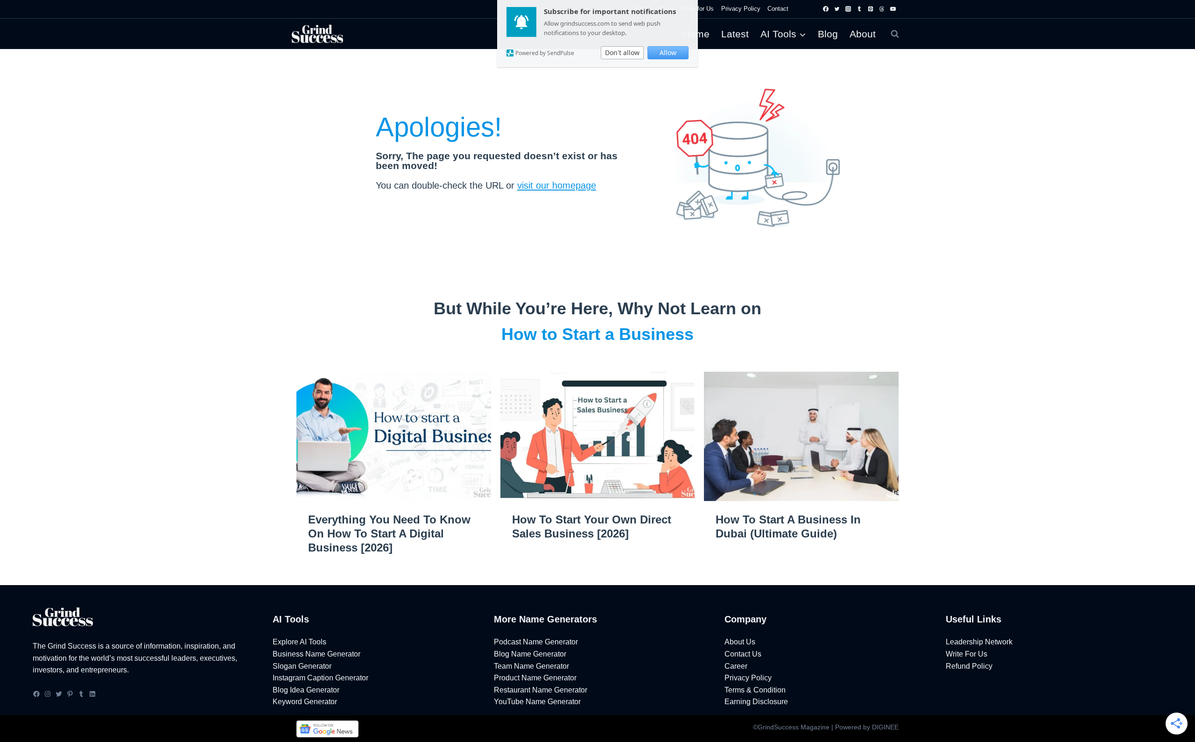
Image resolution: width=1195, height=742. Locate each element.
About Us (739, 642)
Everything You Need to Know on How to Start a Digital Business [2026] (389, 533)
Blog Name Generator (530, 654)
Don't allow (622, 52)
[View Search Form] (894, 34)
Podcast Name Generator (536, 642)
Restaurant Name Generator (540, 690)
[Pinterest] (870, 8)
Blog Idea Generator (306, 690)
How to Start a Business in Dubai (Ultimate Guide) (788, 526)
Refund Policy (969, 666)
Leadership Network (979, 642)
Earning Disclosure (756, 702)
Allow (668, 52)
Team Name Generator (531, 666)
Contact (777, 8)
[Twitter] (837, 8)
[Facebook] (825, 8)
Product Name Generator (535, 678)
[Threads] (881, 8)
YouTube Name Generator (537, 702)
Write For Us (966, 654)
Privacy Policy (740, 8)
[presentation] (393, 437)
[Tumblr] (859, 8)
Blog (828, 33)
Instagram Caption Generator (320, 678)
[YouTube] (893, 8)
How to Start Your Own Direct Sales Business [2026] (591, 526)
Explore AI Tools (299, 642)
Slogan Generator (302, 666)
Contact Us (742, 654)
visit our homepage (556, 185)
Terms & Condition (755, 690)
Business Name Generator (316, 654)
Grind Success (72, 646)
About (863, 33)
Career (735, 666)
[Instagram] (848, 8)
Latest (735, 33)
